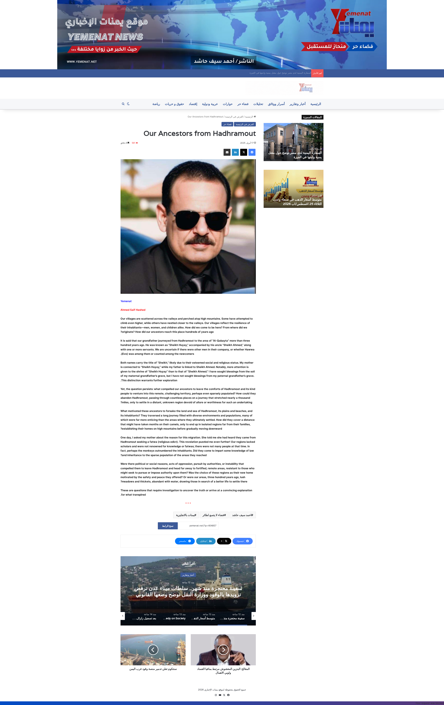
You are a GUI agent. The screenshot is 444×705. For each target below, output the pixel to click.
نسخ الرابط (167, 525)
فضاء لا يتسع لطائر (213, 515)
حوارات (228, 104)
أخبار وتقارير (298, 104)
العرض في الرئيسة (234, 116)
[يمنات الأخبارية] (284, 88)
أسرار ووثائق (276, 104)
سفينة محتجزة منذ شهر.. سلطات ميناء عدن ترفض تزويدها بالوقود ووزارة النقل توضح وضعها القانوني (262, 72)
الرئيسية (315, 104)
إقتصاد (193, 104)
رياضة (156, 104)
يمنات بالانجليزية (185, 515)
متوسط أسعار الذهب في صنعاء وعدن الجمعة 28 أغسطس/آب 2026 (188, 591)
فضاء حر (243, 104)
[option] (188, 590)
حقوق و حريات (174, 104)
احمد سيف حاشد (241, 515)
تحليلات (258, 104)
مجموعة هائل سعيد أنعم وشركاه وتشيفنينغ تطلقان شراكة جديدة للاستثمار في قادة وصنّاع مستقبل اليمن (294, 199)
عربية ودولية (210, 104)
